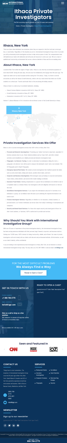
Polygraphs (39, 383)
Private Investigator (27, 26)
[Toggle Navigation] (62, 3)
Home (18, 26)
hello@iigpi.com (9, 304)
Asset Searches (55, 373)
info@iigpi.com (59, 247)
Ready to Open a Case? (33, 273)
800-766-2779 (33, 440)
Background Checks (41, 370)
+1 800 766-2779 (8, 297)
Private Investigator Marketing (13, 434)
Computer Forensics (41, 378)
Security (53, 383)
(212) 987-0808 (11, 397)
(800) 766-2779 (11, 393)
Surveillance (54, 370)
